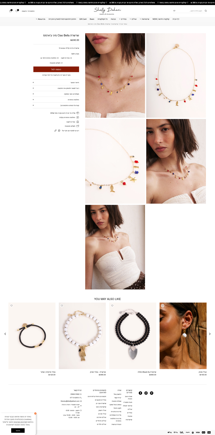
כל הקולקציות (103, 19)
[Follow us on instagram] (146, 393)
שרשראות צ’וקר (101, 407)
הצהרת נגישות (116, 424)
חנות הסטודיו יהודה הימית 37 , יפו (71, 405)
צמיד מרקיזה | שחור (48, 372)
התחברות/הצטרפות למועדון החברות (62, 19)
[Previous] (210, 334)
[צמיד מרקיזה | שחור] (31, 336)
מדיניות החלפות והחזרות (115, 419)
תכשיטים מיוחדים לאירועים (97, 396)
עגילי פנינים (102, 414)
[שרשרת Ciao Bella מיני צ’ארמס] (55, 130)
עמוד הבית (123, 24)
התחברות (31, 11)
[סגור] (35, 413)
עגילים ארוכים (101, 417)
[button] (162, 305)
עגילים (134, 19)
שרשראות (145, 19)
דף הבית (176, 19)
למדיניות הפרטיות (20, 422)
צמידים (123, 19)
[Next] (5, 334)
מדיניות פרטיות (116, 411)
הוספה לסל (56, 69)
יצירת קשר (117, 397)
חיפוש (174, 11)
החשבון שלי (117, 394)
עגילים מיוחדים (101, 421)
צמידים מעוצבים (100, 400)
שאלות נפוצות (116, 401)
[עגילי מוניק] (183, 336)
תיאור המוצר (75, 82)
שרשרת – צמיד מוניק (98, 372)
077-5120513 (75, 397)
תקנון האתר (117, 408)
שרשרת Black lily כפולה (147, 372)
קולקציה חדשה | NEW (161, 19)
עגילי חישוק (102, 410)
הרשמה (24, 11)
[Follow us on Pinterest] (151, 393)
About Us (41, 19)
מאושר (18, 430)
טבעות (113, 19)
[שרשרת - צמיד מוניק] (82, 336)
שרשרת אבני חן (101, 403)
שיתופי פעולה (127, 405)
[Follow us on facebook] (140, 393)
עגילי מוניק (203, 372)
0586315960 (75, 394)
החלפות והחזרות (73, 99)
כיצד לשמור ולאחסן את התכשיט (68, 88)
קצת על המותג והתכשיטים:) (69, 105)
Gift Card (82, 19)
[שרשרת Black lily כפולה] (132, 336)
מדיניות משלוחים (115, 415)
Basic (92, 19)
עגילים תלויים (101, 424)
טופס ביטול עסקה (115, 404)
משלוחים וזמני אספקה (71, 94)
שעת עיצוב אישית (128, 397)
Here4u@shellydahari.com (70, 401)
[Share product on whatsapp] (59, 130)
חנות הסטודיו (127, 402)
